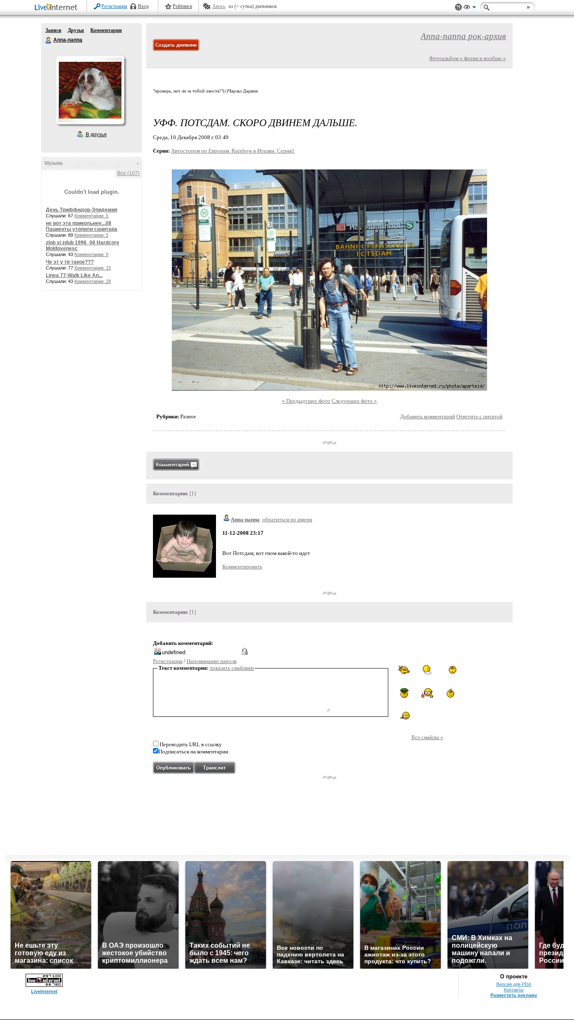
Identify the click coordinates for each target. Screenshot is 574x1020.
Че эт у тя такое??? (70, 262)
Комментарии (106, 30)
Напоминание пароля (212, 661)
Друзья (76, 30)
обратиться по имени (287, 519)
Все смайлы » (427, 737)
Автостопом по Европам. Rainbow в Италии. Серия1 (233, 151)
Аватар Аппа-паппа (89, 90)
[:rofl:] (404, 716)
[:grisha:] (404, 693)
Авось (218, 6)
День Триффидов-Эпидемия (81, 210)
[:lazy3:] (427, 670)
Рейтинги (182, 6)
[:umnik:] (427, 693)
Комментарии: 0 (91, 254)
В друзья (96, 134)
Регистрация (114, 6)
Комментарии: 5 (91, 215)
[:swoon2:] (450, 670)
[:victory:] (404, 669)
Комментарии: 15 (92, 267)
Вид (469, 8)
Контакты (514, 989)
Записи (53, 30)
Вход (143, 6)
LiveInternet (57, 7)
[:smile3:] (450, 693)
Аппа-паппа (48, 40)
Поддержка (458, 7)
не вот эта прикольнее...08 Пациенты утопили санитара (81, 226)
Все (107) (128, 173)
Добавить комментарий (427, 416)
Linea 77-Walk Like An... (74, 275)
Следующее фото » (354, 401)
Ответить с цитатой (479, 416)
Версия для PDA (513, 984)
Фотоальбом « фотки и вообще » (467, 58)
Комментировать (242, 566)
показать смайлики (232, 668)
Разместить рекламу (513, 995)
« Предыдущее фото (306, 401)
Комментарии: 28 (92, 281)
